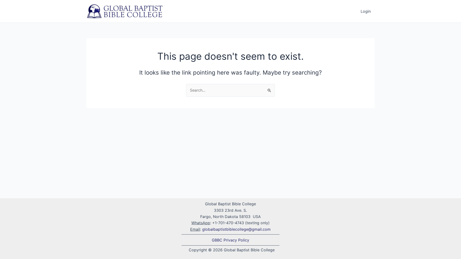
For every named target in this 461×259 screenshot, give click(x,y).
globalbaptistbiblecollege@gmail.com (236, 229)
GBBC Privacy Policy (230, 240)
